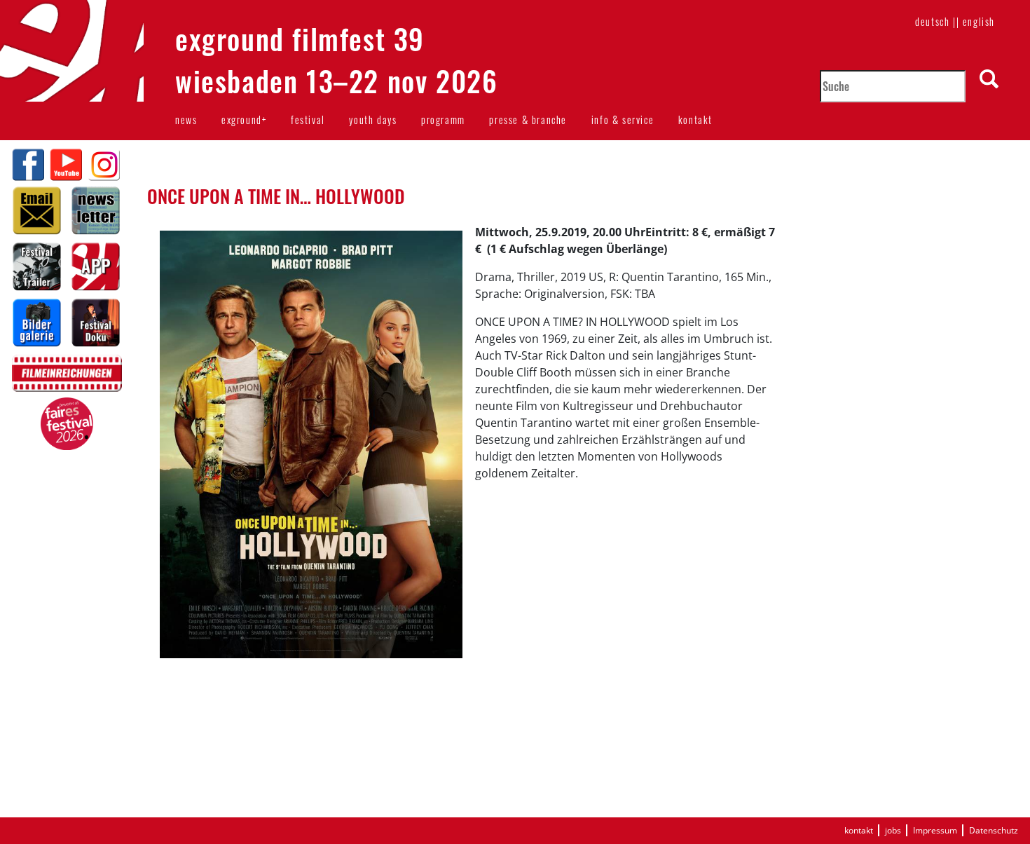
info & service (622, 119)
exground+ (243, 119)
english (979, 21)
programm (443, 119)
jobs (893, 830)
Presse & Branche (528, 119)
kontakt (695, 119)
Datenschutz (993, 830)
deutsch (932, 21)
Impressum (935, 830)
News (186, 119)
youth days (373, 119)
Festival (308, 119)
